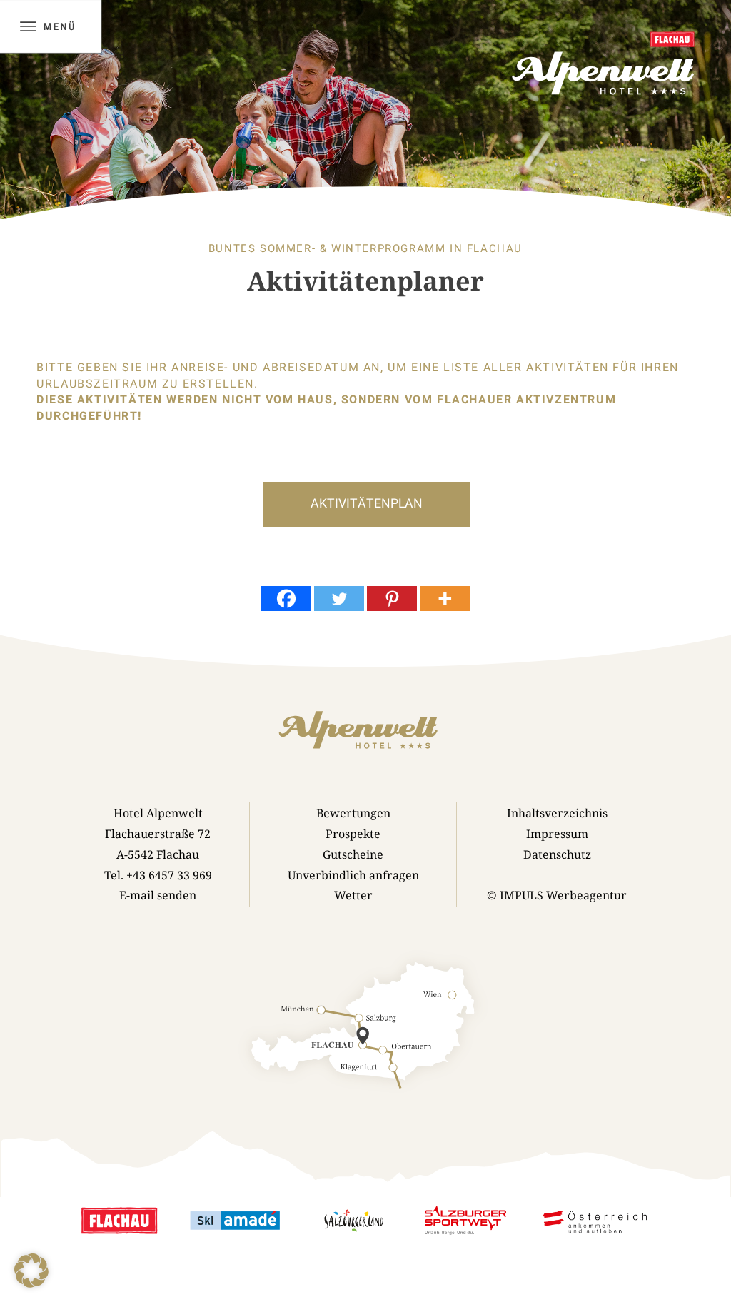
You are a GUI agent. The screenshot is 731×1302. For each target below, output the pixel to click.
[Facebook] (286, 598)
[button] (31, 1270)
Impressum (557, 834)
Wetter (353, 895)
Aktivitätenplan (367, 504)
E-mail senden (157, 895)
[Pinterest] (392, 598)
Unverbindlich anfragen (353, 875)
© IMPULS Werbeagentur (557, 895)
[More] (445, 598)
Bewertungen (353, 813)
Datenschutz (557, 854)
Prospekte (353, 834)
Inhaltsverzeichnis (557, 813)
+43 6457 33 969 (169, 875)
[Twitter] (339, 598)
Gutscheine (353, 854)
